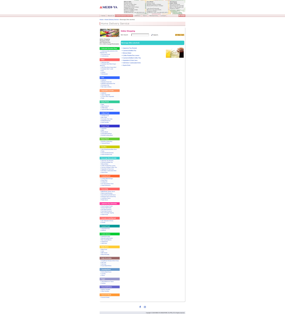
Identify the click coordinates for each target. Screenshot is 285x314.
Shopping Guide (105, 41)
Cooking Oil (104, 182)
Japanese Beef (105, 62)
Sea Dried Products (106, 209)
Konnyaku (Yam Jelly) (106, 119)
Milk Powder (104, 252)
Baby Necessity (105, 254)
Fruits (102, 98)
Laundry (103, 273)
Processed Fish (105, 85)
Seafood (103, 230)
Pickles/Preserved (105, 120)
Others (103, 275)
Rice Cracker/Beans (106, 239)
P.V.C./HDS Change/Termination (109, 44)
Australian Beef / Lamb (107, 69)
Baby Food (104, 249)
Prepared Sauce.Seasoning (108, 196)
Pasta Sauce (104, 199)
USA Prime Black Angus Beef (108, 67)
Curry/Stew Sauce (106, 198)
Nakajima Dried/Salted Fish (108, 83)
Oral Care (103, 264)
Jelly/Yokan (104, 243)
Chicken (103, 72)
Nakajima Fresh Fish (106, 81)
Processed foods (105, 54)
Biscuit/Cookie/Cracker (107, 238)
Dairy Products (105, 106)
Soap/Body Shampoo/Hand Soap (110, 260)
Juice (102, 251)
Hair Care (103, 262)
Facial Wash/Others (106, 265)
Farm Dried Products (106, 211)
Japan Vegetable (105, 94)
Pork (102, 70)
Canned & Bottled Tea (107, 162)
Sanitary (103, 283)
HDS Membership (105, 42)
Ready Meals (104, 131)
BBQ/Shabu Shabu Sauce (108, 191)
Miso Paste (104, 117)
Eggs (102, 104)
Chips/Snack (104, 241)
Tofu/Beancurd (105, 115)
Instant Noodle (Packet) (107, 152)
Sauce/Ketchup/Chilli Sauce (108, 194)
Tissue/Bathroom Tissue (107, 281)
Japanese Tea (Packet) (107, 160)
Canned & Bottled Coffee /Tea (109, 167)
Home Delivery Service (112, 19)
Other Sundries (105, 291)
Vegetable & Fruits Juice (107, 169)
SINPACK (103, 80)
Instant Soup (104, 214)
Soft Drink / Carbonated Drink (108, 170)
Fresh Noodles (105, 122)
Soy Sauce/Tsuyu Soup (107, 183)
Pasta (102, 151)
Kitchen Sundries (105, 289)
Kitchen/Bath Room (106, 272)
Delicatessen (104, 74)
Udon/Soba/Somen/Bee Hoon (109, 149)
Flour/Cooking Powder (107, 206)
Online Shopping (105, 39)
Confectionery (104, 56)
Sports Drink (104, 172)
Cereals (103, 222)
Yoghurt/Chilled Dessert (107, 109)
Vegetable (104, 128)
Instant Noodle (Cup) (106, 154)
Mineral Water (104, 164)
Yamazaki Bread (105, 143)
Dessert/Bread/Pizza (106, 133)
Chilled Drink (104, 107)
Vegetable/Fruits (105, 228)
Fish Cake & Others (106, 86)
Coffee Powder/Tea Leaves (108, 165)
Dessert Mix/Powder (106, 207)
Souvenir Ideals (105, 297)
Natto (102, 130)
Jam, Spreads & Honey (107, 220)
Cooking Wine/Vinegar (107, 178)
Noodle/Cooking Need (107, 135)
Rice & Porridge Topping (107, 212)
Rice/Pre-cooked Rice (106, 141)
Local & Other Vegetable (107, 96)
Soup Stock (104, 180)
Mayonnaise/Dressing (106, 193)
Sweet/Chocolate (105, 236)
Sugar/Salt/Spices (106, 185)
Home (101, 19)
